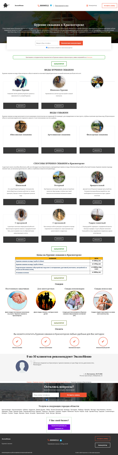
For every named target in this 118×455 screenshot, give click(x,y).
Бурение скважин (38, 382)
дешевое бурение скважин (41, 28)
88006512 (44, 5)
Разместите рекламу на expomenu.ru (59, 427)
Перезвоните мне (61, 5)
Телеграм (89, 57)
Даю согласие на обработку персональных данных (60, 47)
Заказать (21, 106)
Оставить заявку (109, 6)
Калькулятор (93, 5)
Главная (29, 382)
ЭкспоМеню (6, 439)
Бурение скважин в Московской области (57, 382)
